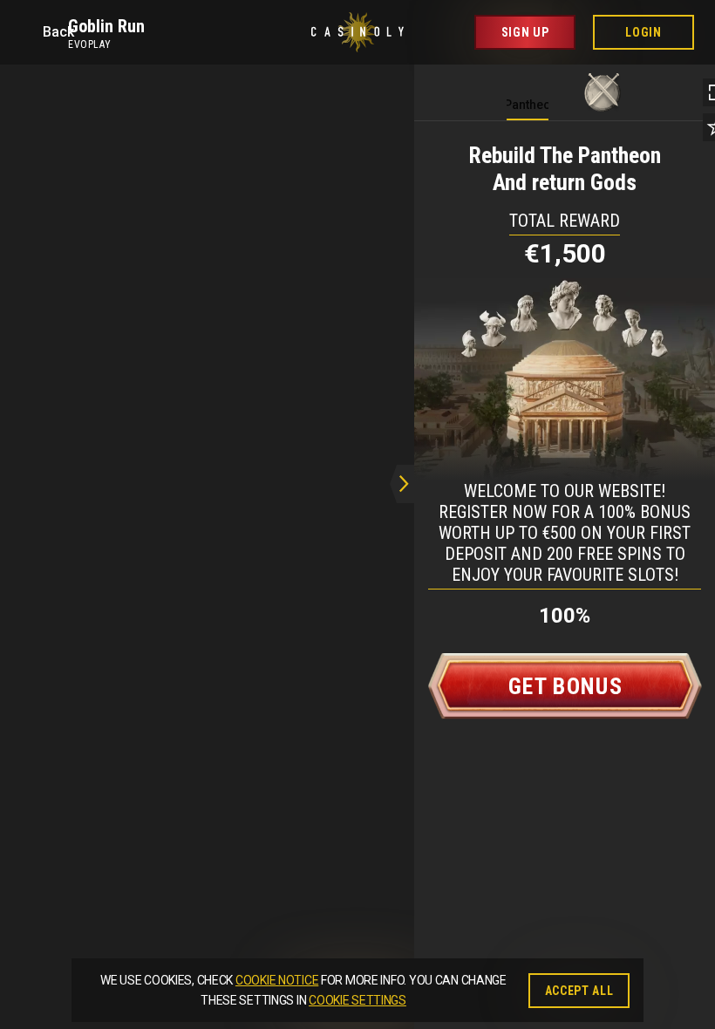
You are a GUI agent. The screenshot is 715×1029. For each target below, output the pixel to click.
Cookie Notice (276, 980)
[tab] (527, 88)
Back (55, 32)
